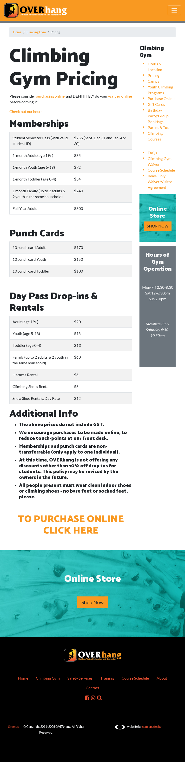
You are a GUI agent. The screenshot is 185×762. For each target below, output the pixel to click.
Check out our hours (25, 111)
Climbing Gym (36, 32)
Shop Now (92, 602)
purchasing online (50, 96)
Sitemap (13, 727)
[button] (99, 697)
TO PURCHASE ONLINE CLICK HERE (71, 525)
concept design (152, 727)
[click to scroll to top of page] (178, 755)
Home (17, 32)
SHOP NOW (157, 226)
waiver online (120, 96)
